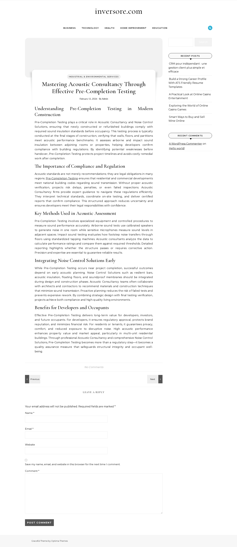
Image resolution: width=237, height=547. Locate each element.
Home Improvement (133, 28)
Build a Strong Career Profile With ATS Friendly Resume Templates (187, 82)
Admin (105, 98)
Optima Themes (59, 541)
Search (203, 42)
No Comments (93, 367)
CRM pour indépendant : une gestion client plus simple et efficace (187, 67)
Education (159, 28)
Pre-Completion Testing (62, 178)
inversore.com (118, 11)
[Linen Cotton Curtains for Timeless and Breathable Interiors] (155, 379)
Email (29, 428)
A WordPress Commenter (185, 143)
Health (109, 28)
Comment (32, 470)
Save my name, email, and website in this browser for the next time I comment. (72, 464)
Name (29, 412)
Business (69, 28)
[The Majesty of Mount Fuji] (32, 379)
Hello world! (177, 148)
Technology (90, 28)
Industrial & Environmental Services (94, 77)
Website (30, 444)
